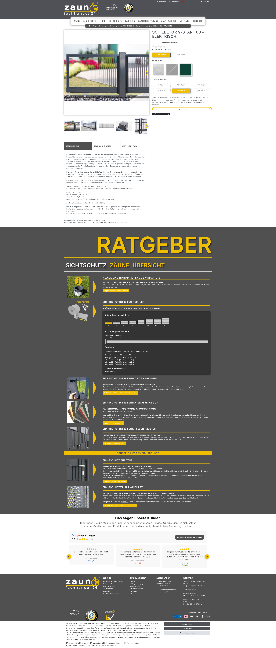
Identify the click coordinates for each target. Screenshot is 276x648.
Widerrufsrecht (135, 588)
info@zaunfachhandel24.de (194, 587)
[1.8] (157, 321)
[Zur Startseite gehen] (89, 26)
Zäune (77, 21)
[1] (125, 322)
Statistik (85, 643)
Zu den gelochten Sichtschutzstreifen (118, 505)
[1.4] (141, 322)
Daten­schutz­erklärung (87, 639)
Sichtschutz (115, 21)
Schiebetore (102, 26)
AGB (131, 595)
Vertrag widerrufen (136, 590)
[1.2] (133, 322)
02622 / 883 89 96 (197, 583)
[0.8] (117, 323)
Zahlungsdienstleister (114, 643)
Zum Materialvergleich (113, 423)
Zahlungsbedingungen (137, 585)
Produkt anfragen (181, 109)
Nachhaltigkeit (108, 590)
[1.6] (149, 321)
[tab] (78, 146)
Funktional (96, 645)
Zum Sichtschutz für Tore (114, 481)
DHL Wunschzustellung (78, 645)
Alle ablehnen (187, 628)
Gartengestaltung (148, 21)
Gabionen (130, 21)
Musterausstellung (109, 588)
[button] (69, 557)
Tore (102, 21)
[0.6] (108, 323)
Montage (184, 21)
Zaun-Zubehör (168, 21)
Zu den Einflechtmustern (113, 443)
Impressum (133, 593)
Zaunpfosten (90, 21)
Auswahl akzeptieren (187, 633)
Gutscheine (107, 593)
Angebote (197, 21)
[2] (165, 321)
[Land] (182, 1)
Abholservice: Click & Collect (113, 583)
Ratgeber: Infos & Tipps (111, 595)
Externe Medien (133, 643)
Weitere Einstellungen (110, 645)
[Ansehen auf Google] (91, 560)
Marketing (97, 643)
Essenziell (73, 643)
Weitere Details (130, 146)
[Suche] (192, 1)
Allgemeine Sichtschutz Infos (115, 291)
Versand (132, 583)
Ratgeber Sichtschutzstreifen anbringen (119, 393)
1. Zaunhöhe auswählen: (117, 315)
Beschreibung (72, 146)
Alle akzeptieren (187, 624)
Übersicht (149, 265)
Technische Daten (102, 146)
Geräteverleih (107, 585)
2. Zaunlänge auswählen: (117, 331)
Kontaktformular (189, 591)
